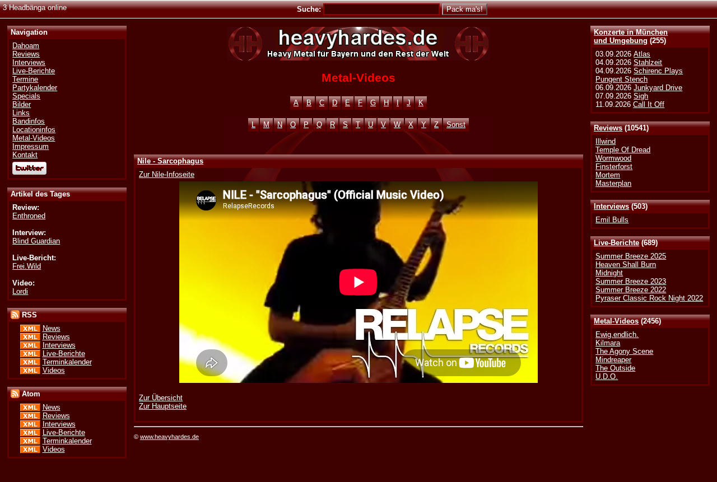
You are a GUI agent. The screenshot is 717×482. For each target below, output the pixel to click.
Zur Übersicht (161, 398)
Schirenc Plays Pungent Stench (639, 75)
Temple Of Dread (622, 150)
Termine (25, 79)
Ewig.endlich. (617, 334)
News (51, 328)
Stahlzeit (648, 62)
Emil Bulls (611, 220)
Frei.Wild (26, 266)
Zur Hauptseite (163, 406)
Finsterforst (613, 166)
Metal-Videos (616, 321)
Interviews (611, 206)
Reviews (608, 128)
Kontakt (25, 155)
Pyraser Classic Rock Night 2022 (649, 298)
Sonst (455, 124)
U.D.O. (606, 376)
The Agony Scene (624, 351)
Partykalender (34, 87)
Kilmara (607, 343)
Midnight (609, 273)
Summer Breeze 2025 (630, 256)
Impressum (30, 146)
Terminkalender (67, 362)
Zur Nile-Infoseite (166, 174)
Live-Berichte (616, 242)
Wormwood (613, 158)
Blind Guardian (36, 241)
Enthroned (28, 216)
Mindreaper (613, 359)
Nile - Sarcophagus (170, 161)
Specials (26, 96)
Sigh (641, 96)
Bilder (21, 104)
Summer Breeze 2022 (630, 290)
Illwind (605, 141)
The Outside (615, 368)
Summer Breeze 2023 (630, 281)
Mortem (607, 175)
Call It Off (648, 104)
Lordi (20, 291)
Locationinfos (33, 129)
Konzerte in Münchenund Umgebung (631, 36)
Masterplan (613, 183)
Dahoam (25, 45)
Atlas (642, 54)
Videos (54, 370)
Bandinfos (28, 121)
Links (21, 113)
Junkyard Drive (658, 87)
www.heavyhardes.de (169, 436)
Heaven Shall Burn (625, 264)
